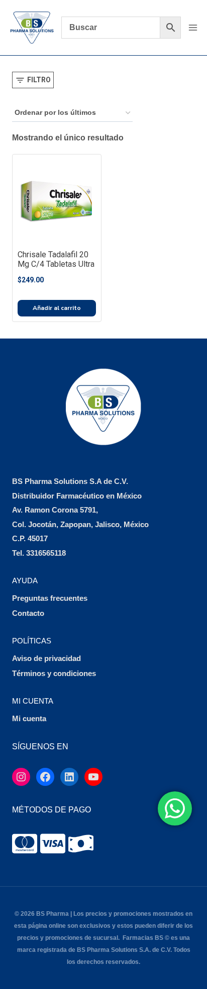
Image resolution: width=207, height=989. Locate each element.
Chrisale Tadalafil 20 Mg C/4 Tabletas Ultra (56, 259)
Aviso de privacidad (46, 658)
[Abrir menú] (192, 27)
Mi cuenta (29, 718)
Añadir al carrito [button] (57, 308)
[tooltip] (24, 843)
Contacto (28, 613)
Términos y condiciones (54, 673)
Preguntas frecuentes (49, 598)
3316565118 (46, 553)
